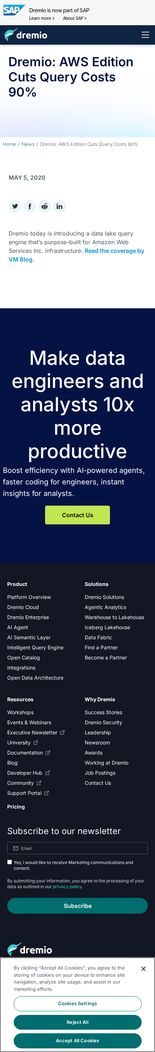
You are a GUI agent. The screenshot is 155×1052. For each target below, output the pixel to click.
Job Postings (100, 773)
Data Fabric (98, 637)
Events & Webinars (29, 722)
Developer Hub (25, 773)
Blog (12, 763)
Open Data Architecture (35, 678)
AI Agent (17, 627)
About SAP (73, 18)
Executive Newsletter (32, 732)
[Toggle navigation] (145, 35)
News (28, 144)
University (19, 742)
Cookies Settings (77, 1003)
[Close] (143, 969)
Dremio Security (103, 722)
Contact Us (77, 515)
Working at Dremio (106, 763)
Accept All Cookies (77, 1040)
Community (20, 783)
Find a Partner (101, 647)
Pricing (16, 806)
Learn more (40, 18)
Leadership (98, 732)
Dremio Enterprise (28, 617)
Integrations (21, 667)
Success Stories (103, 712)
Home (9, 144)
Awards (93, 752)
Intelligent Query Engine (35, 647)
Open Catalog (23, 657)
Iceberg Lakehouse (107, 627)
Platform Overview (29, 597)
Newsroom (97, 742)
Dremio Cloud (23, 607)
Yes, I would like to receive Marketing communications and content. (73, 865)
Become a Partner (106, 657)
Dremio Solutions (104, 597)
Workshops (20, 712)
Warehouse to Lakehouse (114, 617)
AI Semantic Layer (28, 637)
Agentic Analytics (105, 607)
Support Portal (24, 793)
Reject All (77, 1022)
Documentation (25, 752)
